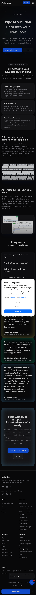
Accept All (18, 311)
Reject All (18, 302)
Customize (18, 307)
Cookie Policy (12, 297)
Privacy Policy (22, 297)
